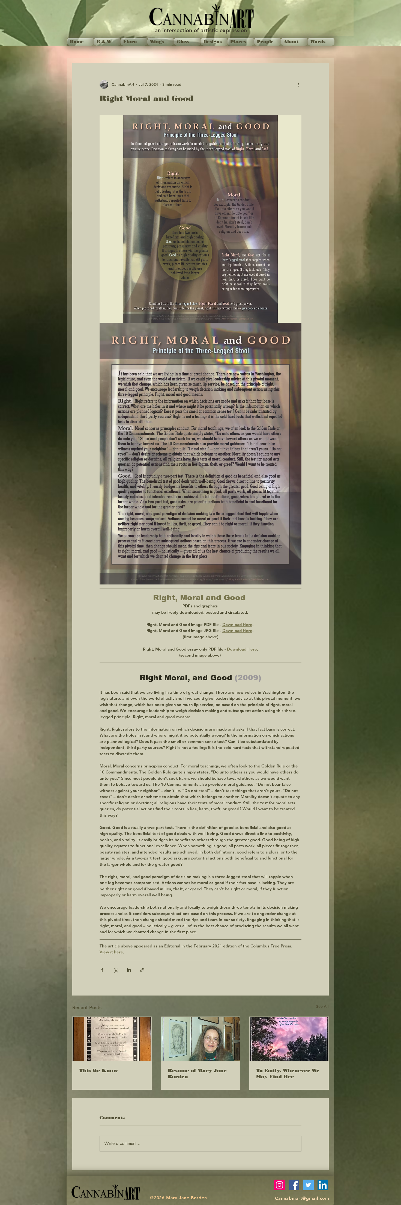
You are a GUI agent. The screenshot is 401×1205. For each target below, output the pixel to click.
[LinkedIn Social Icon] (323, 1185)
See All (322, 1006)
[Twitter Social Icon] (308, 1185)
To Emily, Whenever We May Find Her (287, 1074)
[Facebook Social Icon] (294, 1185)
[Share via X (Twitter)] (115, 970)
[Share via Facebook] (102, 970)
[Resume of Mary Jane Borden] (200, 1039)
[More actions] (298, 84)
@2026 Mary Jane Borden (178, 1197)
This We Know (98, 1071)
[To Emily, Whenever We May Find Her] (289, 1039)
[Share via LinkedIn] (128, 970)
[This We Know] (112, 1039)
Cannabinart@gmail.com (302, 1198)
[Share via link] (142, 970)
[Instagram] (279, 1185)
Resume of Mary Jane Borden (197, 1074)
